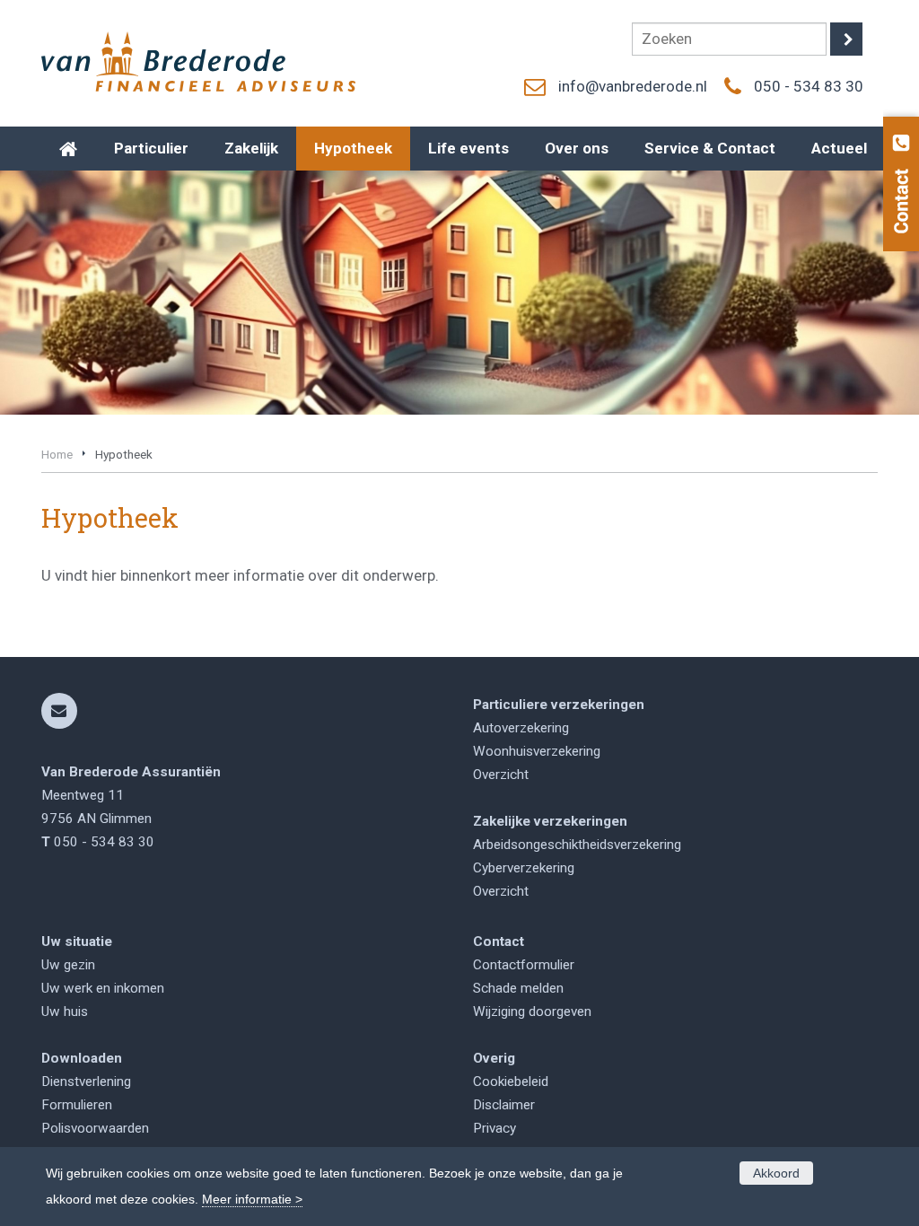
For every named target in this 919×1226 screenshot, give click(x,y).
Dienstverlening (86, 1081)
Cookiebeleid (510, 1081)
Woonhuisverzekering (536, 751)
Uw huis (64, 1011)
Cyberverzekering (523, 868)
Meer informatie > (252, 1199)
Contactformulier (523, 965)
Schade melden (518, 988)
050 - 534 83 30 (808, 86)
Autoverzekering (521, 728)
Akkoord (776, 1173)
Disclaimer (504, 1105)
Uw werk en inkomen (102, 988)
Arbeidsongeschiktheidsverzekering (577, 844)
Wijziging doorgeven (532, 1011)
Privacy (494, 1128)
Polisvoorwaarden (95, 1128)
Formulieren (76, 1105)
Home (57, 454)
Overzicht (501, 774)
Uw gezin (68, 965)
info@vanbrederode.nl (632, 86)
